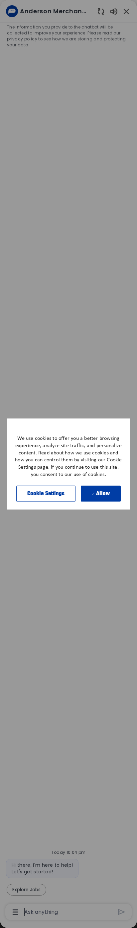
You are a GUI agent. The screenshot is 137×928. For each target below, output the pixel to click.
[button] (46, 493)
